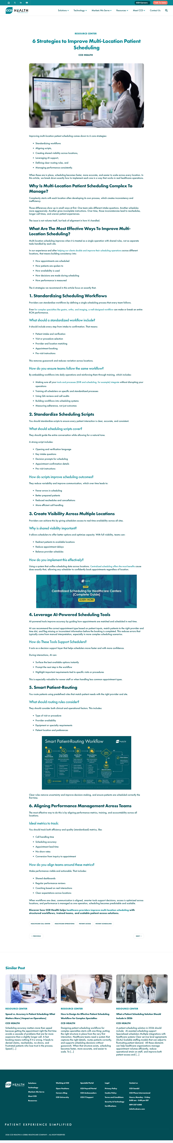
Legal (107, 1083)
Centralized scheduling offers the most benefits (112, 566)
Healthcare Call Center (40, 924)
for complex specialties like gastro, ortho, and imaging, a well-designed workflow (74, 309)
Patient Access (85, 924)
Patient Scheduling (104, 924)
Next (138, 936)
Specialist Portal (87, 1083)
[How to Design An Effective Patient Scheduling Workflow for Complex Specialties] (86, 988)
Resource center (86, 33)
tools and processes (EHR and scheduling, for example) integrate (88, 382)
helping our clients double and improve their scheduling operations (90, 250)
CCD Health (86, 55)
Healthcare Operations (64, 924)
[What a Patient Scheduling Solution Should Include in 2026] (142, 988)
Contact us (133, 1083)
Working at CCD (62, 1083)
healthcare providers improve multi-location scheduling (98, 910)
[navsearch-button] (166, 10)
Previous (37, 936)
